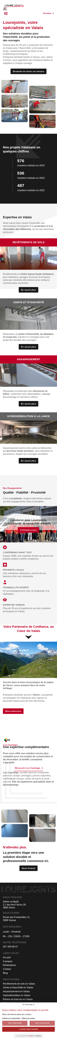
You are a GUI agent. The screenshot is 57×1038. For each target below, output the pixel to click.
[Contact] (53, 13)
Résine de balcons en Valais (18, 999)
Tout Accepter (42, 1023)
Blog (5, 973)
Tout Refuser (15, 1023)
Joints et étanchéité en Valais (18, 987)
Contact (47, 13)
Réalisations (9, 965)
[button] (6, 13)
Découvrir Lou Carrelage (27, 768)
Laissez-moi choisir (28, 1029)
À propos (7, 961)
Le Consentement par (28, 1036)
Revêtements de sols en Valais (19, 983)
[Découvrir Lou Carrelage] (42, 768)
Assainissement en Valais (16, 991)
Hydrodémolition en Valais (16, 995)
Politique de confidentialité (11, 1018)
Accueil (7, 957)
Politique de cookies (28, 1018)
